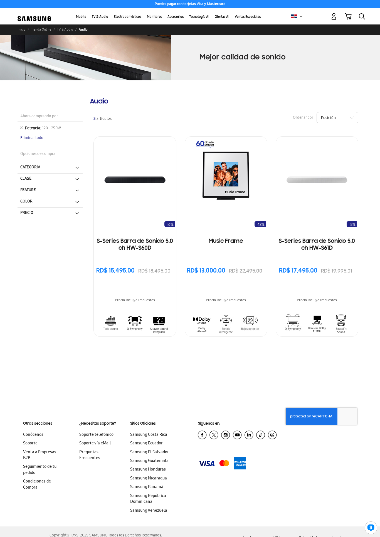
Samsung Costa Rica (148, 435)
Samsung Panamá (146, 487)
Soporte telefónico (96, 435)
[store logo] (34, 13)
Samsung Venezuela (148, 511)
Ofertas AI (222, 17)
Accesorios (175, 17)
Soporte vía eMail (95, 443)
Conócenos (33, 435)
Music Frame (226, 241)
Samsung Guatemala (149, 461)
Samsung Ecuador (146, 443)
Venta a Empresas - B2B (41, 455)
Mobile (81, 17)
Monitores (154, 17)
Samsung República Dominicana (148, 499)
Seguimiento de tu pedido (39, 470)
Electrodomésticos (127, 17)
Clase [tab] (25, 179)
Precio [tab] (26, 213)
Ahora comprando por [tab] (39, 116)
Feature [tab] (28, 190)
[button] (301, 16)
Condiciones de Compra (37, 484)
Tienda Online (41, 29)
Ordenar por (303, 118)
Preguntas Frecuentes (89, 455)
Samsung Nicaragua (148, 478)
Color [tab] (26, 202)
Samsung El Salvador (149, 452)
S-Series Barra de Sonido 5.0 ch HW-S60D (135, 244)
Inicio (21, 29)
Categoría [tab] (30, 167)
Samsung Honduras (148, 469)
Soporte (30, 443)
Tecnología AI (199, 17)
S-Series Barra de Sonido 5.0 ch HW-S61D (317, 244)
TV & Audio (100, 17)
